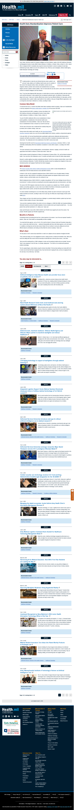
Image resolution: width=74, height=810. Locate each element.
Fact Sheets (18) (37, 266)
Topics (36, 15)
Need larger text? (67, 19)
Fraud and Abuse (35, 794)
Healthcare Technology (62, 83)
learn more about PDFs (65, 806)
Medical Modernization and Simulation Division (40, 733)
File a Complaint (38, 786)
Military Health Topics (52, 709)
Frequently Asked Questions (26, 768)
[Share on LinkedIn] (52, 74)
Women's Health (51, 749)
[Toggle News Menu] (46, 15)
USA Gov (45, 797)
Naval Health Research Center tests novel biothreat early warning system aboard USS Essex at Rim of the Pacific (41, 304)
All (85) (22, 266)
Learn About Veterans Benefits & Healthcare (39, 769)
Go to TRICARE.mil (39, 755)
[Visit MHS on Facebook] (61, 6)
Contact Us (25, 724)
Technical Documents (27, 782)
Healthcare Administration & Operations (53, 727)
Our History (25, 720)
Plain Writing (36, 797)
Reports (24, 780)
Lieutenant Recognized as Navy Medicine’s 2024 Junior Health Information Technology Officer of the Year (40, 615)
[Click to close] (72, 491)
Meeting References (27, 771)
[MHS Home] (11, 713)
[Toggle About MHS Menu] (22, 15)
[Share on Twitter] (50, 74)
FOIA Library (25, 764)
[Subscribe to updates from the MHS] (71, 6)
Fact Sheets (25, 762)
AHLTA (23, 195)
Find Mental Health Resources (39, 776)
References (52, 15)
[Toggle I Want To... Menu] (66, 15)
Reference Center (27, 753)
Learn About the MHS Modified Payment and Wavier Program (40, 765)
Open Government (26, 797)
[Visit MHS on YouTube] (68, 6)
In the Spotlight (10, 40)
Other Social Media (54, 77)
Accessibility (45, 794)
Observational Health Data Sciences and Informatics (46, 143)
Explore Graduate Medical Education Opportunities (40, 783)
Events (6, 58)
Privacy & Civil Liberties (53, 743)
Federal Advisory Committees (26, 717)
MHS (43, 15)
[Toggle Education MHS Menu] (32, 15)
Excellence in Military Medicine (50, 493)
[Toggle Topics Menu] (39, 15)
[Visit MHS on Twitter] (64, 6)
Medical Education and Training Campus (40, 729)
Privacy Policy (16, 794)
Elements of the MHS (27, 712)
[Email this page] (55, 74)
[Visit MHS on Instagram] (55, 6)
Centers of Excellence (52, 733)
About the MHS (27, 709)
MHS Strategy (26, 714)
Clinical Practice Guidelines (26, 755)
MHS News (10, 25)
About (20, 15)
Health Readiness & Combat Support (29, 320)
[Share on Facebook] (48, 74)
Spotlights (7, 62)
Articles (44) (28, 266)
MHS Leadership (26, 710)
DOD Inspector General (63, 794)
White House (53, 797)
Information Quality (15, 797)
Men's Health (50, 747)
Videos (7, 36)
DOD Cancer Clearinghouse (51, 714)
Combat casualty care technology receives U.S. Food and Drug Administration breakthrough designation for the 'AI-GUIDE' (40, 476)
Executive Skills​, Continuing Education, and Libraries (39, 725)
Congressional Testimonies (26, 759)
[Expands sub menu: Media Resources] (4, 47)
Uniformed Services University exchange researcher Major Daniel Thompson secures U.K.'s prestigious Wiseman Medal (41, 448)
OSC (61, 797)
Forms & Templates (27, 766)
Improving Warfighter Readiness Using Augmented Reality (39, 588)
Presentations (25, 776)
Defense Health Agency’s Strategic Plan (40, 108)
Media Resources (10, 47)
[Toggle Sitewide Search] (70, 15)
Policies (24, 773)
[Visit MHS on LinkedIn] (58, 6)
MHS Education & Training (40, 709)
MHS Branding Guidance (28, 722)
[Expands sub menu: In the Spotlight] (4, 40)
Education (28, 15)
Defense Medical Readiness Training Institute (39, 720)
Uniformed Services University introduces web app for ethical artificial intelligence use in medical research (40, 420)
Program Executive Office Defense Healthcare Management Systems (36, 168)
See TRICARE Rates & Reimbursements (40, 773)
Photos (7, 33)
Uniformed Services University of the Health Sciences (32, 437)
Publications (25, 778)
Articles (7, 29)
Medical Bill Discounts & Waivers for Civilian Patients (53, 739)
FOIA (53, 794)
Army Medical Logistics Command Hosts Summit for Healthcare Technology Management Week (41, 533)
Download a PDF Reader (52, 806)
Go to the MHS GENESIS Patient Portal (40, 761)
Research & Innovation (37, 292)
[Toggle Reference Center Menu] (56, 15)
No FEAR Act (25, 794)
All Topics (50, 712)
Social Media (9, 43)
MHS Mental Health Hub (53, 721)
